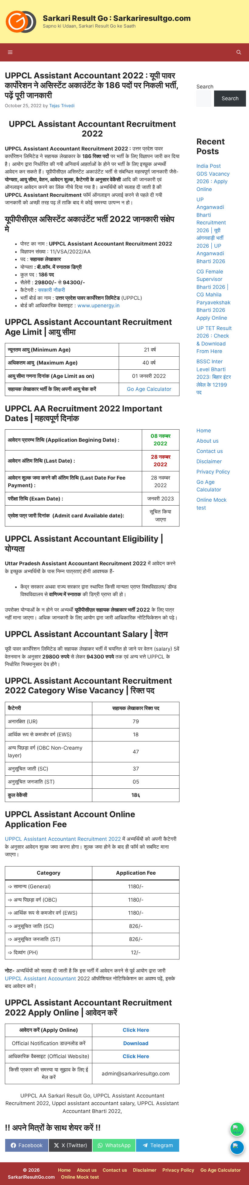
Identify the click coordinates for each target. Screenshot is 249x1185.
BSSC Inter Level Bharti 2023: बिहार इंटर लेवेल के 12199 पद (213, 376)
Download (135, 1043)
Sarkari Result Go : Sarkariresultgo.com (117, 18)
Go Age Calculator (149, 389)
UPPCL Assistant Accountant (40, 978)
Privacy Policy (213, 472)
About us (207, 441)
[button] (238, 52)
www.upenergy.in (98, 305)
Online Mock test (80, 1177)
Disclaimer (209, 461)
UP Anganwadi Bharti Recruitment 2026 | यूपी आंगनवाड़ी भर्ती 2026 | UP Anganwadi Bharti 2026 (211, 230)
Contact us (209, 451)
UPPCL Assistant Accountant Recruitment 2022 (63, 839)
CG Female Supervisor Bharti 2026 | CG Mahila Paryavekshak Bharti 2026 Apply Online (213, 295)
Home (203, 430)
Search (204, 87)
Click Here (136, 1030)
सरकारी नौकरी (51, 290)
